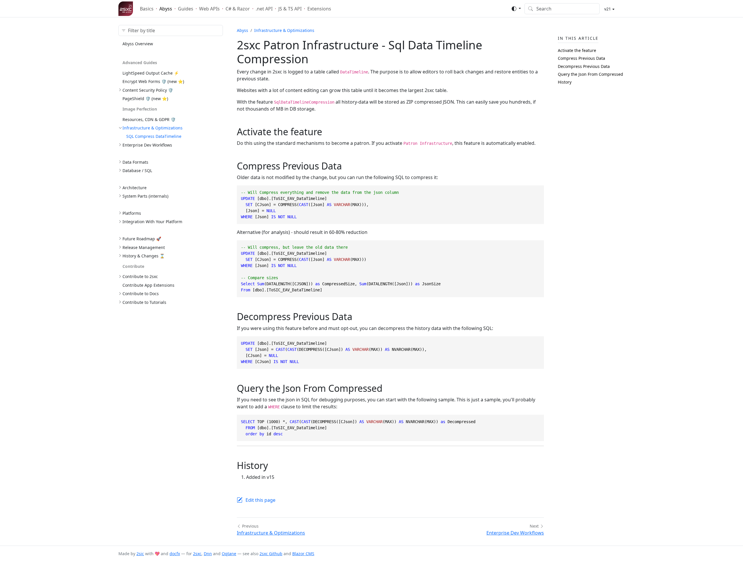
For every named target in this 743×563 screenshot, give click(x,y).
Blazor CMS (303, 553)
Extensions (319, 9)
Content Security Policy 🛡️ (147, 90)
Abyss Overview (137, 43)
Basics (147, 9)
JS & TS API (290, 9)
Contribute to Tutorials (144, 302)
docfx (174, 553)
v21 (607, 9)
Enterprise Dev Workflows (147, 145)
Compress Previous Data (581, 58)
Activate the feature (577, 50)
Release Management (143, 247)
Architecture (134, 187)
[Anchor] (328, 131)
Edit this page (260, 500)
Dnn (208, 553)
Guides (185, 9)
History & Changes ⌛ (143, 256)
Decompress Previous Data (584, 66)
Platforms (131, 213)
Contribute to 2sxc (140, 276)
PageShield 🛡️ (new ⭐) (145, 98)
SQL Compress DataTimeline (153, 136)
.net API (264, 9)
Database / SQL (137, 170)
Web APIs (209, 9)
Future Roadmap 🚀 (141, 238)
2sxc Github (270, 553)
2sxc (197, 553)
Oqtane (229, 553)
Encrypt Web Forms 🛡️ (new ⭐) (153, 81)
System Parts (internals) (145, 196)
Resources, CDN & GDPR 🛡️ (149, 119)
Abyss (165, 9)
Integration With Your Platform (152, 221)
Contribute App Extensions (148, 285)
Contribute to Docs (140, 293)
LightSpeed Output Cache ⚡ (150, 73)
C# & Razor (238, 9)
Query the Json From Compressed (590, 74)
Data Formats (135, 162)
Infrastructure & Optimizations (152, 128)
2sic (140, 553)
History (564, 82)
